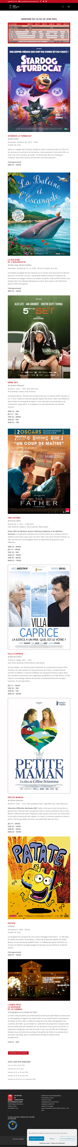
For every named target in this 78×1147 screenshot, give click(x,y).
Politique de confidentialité (58, 1143)
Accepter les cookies (36, 1139)
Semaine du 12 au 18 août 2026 (18, 1072)
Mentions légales (18, 1139)
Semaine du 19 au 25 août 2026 (18, 1075)
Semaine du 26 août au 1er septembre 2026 (22, 1079)
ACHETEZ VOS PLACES (18, 1053)
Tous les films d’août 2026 (16, 1065)
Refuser (52, 1139)
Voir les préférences (67, 1139)
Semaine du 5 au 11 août (16, 1069)
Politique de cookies (44, 1143)
